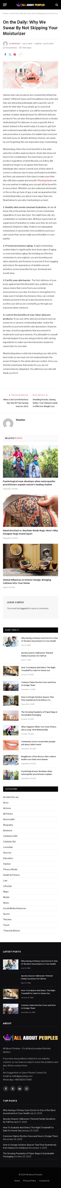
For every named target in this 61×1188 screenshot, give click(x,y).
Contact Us (44, 1181)
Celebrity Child (10, 836)
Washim (16, 43)
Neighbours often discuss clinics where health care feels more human (38, 758)
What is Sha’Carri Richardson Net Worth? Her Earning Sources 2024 (15, 403)
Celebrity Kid (9, 841)
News (6, 903)
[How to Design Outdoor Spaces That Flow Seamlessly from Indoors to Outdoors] (11, 701)
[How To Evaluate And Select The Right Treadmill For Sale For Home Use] (11, 671)
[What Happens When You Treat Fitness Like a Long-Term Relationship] (11, 730)
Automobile (9, 819)
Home (5, 13)
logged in (24, 608)
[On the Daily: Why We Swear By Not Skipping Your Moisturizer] (30, 74)
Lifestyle (7, 886)
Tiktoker (7, 919)
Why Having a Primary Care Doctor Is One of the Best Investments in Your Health (39, 640)
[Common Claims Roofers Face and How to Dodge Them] (11, 686)
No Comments (11, 48)
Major (6, 891)
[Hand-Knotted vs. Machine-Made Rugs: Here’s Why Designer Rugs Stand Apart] (30, 511)
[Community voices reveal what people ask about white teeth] (11, 745)
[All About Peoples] (30, 5)
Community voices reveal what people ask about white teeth (38, 743)
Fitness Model (10, 869)
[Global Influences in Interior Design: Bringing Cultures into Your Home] (30, 560)
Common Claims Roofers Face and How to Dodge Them (38, 684)
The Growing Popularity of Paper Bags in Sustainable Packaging (39, 713)
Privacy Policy (29, 1181)
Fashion (7, 864)
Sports (6, 914)
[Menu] (5, 4)
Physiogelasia (44, 180)
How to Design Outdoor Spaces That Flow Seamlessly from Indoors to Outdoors (37, 700)
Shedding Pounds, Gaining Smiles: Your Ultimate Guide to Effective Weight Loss (45, 403)
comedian (8, 847)
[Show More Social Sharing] (20, 54)
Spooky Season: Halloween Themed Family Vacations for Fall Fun (37, 654)
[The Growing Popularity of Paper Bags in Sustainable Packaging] (11, 715)
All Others (8, 813)
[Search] (56, 4)
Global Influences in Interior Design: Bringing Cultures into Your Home (27, 581)
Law (5, 880)
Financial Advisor (11, 930)
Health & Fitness (11, 875)
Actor (6, 802)
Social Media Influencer (14, 908)
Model (6, 897)
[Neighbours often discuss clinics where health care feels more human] (11, 760)
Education (8, 858)
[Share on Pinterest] (14, 54)
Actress (7, 808)
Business (7, 830)
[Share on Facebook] (5, 54)
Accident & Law (11, 797)
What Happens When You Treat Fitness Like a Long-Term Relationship (38, 728)
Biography (8, 825)
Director (7, 852)
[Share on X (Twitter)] (10, 54)
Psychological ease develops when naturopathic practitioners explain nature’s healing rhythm (29, 483)
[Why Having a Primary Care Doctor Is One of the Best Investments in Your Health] (11, 642)
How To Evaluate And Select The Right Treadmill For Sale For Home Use (38, 669)
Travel (6, 925)
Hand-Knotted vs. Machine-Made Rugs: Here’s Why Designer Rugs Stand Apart (30, 532)
